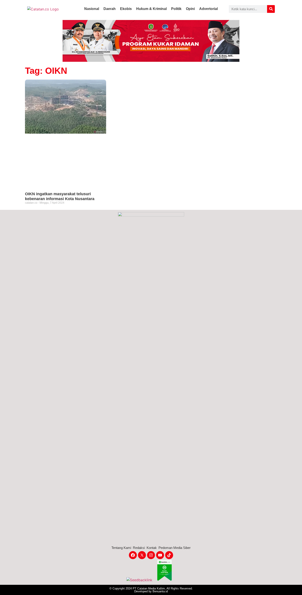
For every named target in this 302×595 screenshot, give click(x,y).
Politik (176, 9)
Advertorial (208, 9)
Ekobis (126, 9)
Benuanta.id (160, 591)
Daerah (109, 9)
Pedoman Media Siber (175, 548)
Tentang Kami (121, 548)
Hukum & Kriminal (151, 9)
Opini (190, 9)
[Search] (271, 9)
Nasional (91, 9)
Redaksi (139, 548)
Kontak (152, 548)
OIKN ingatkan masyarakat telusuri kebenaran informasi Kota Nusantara (59, 196)
